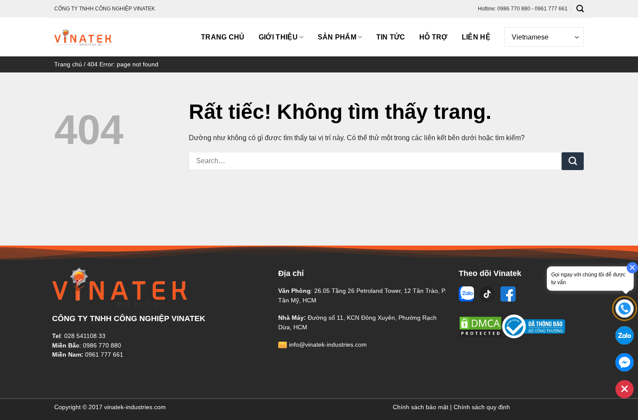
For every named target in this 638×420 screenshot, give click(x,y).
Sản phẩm (337, 37)
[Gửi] (573, 161)
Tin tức (390, 37)
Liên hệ (476, 37)
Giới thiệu (278, 37)
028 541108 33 (84, 335)
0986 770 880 (102, 345)
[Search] (580, 8)
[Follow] (467, 294)
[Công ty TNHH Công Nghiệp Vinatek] (83, 37)
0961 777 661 (104, 354)
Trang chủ (223, 37)
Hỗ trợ (433, 37)
